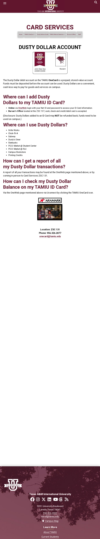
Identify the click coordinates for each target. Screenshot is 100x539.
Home (20, 34)
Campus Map (51, 521)
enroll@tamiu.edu (50, 516)
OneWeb (22, 108)
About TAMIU (50, 532)
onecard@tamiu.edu (50, 236)
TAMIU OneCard (29, 34)
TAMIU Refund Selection (57, 34)
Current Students (50, 536)
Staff (79, 34)
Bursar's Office (71, 34)
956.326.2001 (50, 513)
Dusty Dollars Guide (42, 34)
